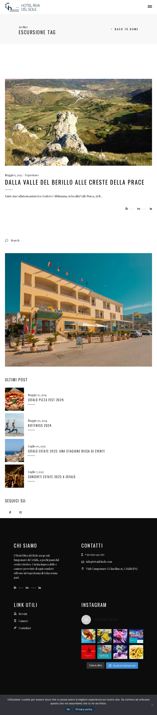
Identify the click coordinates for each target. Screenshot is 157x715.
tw (28, 587)
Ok (68, 709)
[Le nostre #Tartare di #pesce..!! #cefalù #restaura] (120, 636)
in (39, 587)
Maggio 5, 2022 (13, 175)
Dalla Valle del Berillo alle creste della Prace (75, 182)
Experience (32, 175)
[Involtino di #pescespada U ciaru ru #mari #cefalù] (104, 636)
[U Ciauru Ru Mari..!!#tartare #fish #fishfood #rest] (88, 636)
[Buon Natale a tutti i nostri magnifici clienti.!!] (88, 652)
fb (15, 587)
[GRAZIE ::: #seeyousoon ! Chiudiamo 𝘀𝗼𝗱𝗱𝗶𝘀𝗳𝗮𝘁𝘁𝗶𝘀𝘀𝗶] (104, 652)
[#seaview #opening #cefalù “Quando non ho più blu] (136, 636)
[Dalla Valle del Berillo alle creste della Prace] (78, 122)
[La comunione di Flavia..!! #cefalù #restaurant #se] (120, 652)
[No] (152, 705)
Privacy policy (84, 709)
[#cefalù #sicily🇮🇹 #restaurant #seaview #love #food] (136, 652)
